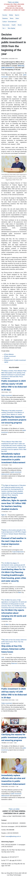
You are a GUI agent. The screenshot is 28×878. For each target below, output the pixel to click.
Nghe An (3, 515)
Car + (4, 28)
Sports (17, 15)
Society (4, 15)
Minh (19, 592)
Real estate (5, 25)
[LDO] (14, 375)
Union (17, 18)
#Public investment (10, 356)
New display (11, 28)
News (11, 18)
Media (11, 15)
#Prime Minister (9, 354)
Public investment (6, 395)
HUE (2, 657)
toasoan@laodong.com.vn (13, 836)
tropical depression (18, 552)
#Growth (6, 358)
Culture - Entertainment (9, 21)
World (19, 25)
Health (14, 25)
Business (5, 18)
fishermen (14, 663)
